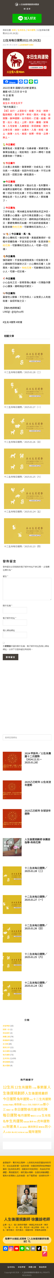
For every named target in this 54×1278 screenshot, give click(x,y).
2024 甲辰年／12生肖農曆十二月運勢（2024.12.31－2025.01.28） (38, 757)
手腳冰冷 (25, 1105)
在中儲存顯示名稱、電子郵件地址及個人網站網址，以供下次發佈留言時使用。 (26, 647)
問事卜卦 (6, 1029)
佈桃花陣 (17, 226)
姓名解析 (6, 1033)
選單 (28, 9)
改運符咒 (36, 1104)
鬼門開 (20, 1132)
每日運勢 (6, 1051)
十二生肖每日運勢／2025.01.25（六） (23, 476)
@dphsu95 (17, 311)
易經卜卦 (10, 1109)
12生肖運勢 (23, 1087)
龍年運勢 (35, 1131)
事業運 (42, 1087)
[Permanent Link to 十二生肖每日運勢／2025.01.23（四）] (27, 519)
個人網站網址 (9, 630)
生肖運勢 (16, 1120)
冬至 (31, 1099)
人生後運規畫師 (36, 1093)
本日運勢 (20, 1109)
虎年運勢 (43, 1121)
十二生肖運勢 (42, 1099)
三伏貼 (34, 1088)
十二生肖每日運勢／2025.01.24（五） (23, 511)
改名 (30, 1104)
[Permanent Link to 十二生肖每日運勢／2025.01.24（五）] (27, 485)
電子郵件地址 (9, 617)
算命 (32, 1121)
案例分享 (6, 1047)
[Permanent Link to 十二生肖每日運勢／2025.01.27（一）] (27, 380)
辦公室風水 (24, 1127)
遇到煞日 (33, 1126)
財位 (4, 1127)
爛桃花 (33, 1116)
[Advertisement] (27, 696)
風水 (9, 1132)
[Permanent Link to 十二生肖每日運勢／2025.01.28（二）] (27, 345)
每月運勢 (6, 1054)
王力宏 (38, 1116)
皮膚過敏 (26, 1122)
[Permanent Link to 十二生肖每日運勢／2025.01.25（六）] (27, 450)
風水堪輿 (6, 1065)
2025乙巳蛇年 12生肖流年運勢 (38, 783)
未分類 (5, 1044)
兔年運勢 (23, 1098)
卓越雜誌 (6, 1105)
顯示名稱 (7, 605)
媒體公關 (6, 1036)
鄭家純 (41, 1127)
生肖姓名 (6, 1058)
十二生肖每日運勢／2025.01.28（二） (23, 372)
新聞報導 (6, 1040)
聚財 (35, 1122)
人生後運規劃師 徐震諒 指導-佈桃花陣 (37, 840)
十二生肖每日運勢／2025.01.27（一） (23, 407)
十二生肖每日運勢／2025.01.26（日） (23, 441)
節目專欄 (6, 1062)
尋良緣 (18, 1104)
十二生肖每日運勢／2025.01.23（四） (23, 546)
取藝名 (11, 1105)
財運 (9, 1126)
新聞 (41, 1105)
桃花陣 (42, 1109)
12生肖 (8, 1087)
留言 (5, 576)
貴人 (16, 1126)
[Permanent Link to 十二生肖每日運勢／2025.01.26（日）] (27, 415)
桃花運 (32, 1109)
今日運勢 (9, 1098)
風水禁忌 (15, 1132)
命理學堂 (6, 1025)
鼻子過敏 (25, 1132)
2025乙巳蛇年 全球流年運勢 (38, 812)
